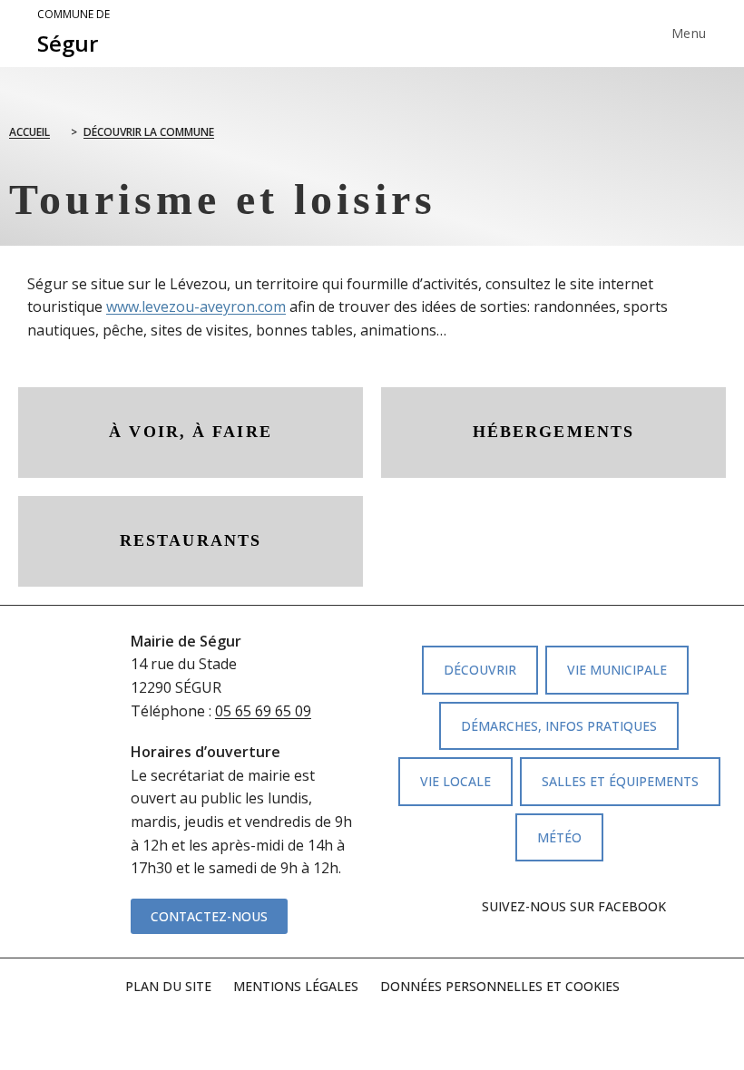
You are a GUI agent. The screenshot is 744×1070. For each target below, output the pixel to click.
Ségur (73, 32)
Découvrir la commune (148, 132)
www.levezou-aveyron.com (196, 306)
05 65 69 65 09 (263, 711)
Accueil (29, 132)
